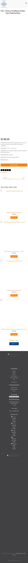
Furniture (14, 371)
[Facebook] (11, 396)
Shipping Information (14, 340)
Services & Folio (14, 387)
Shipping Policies (19, 553)
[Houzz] (18, 396)
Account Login (14, 382)
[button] (23, 4)
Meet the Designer (14, 389)
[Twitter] (10, 396)
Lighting (14, 372)
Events (14, 390)
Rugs (14, 379)
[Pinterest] (15, 396)
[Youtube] (13, 396)
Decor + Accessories (14, 377)
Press (25, 553)
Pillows (14, 374)
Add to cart (14, 165)
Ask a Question (4, 172)
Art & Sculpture (14, 376)
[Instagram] (16, 396)
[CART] (25, 4)
